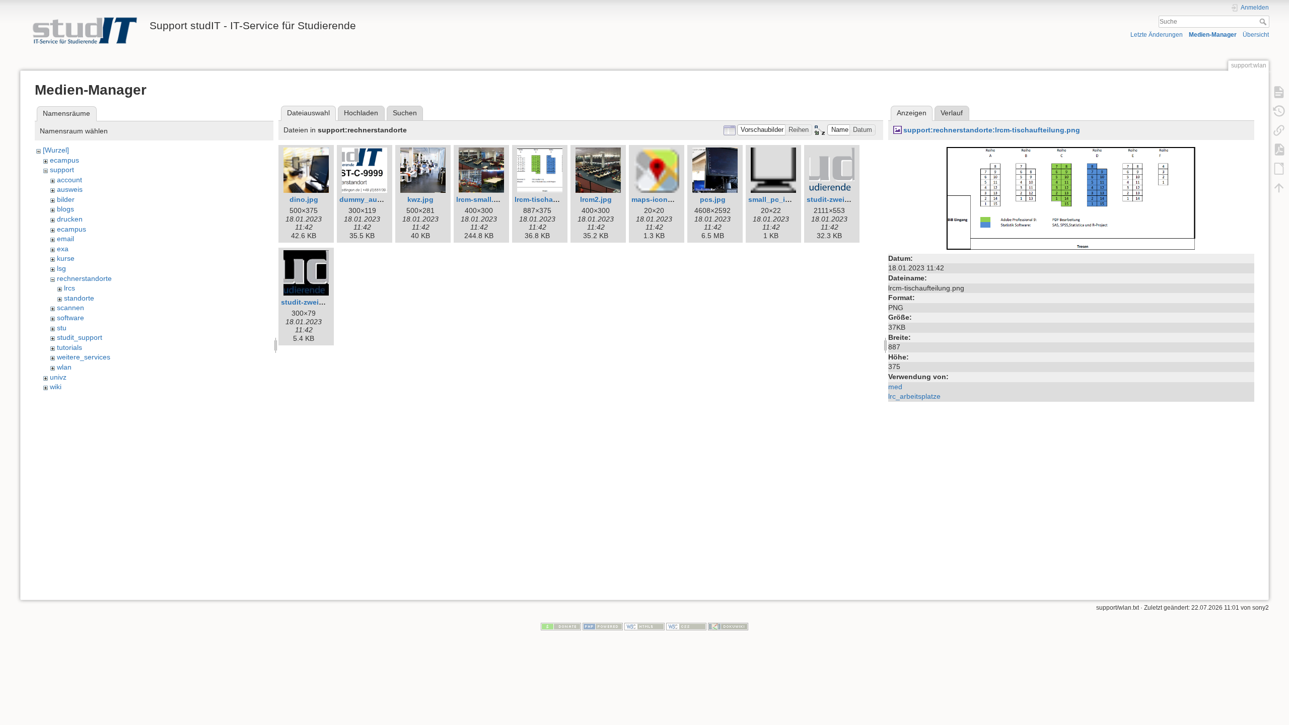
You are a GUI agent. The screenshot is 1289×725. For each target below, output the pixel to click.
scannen (70, 308)
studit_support (79, 337)
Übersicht (1256, 34)
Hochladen (361, 113)
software (70, 318)
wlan (64, 367)
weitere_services (83, 357)
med (895, 387)
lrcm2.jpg (596, 199)
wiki (55, 387)
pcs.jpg (713, 199)
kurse (66, 258)
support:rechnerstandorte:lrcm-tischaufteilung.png (991, 130)
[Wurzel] (56, 150)
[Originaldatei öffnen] (1071, 197)
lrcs (69, 288)
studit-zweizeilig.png (842, 199)
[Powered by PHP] (603, 626)
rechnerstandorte (84, 278)
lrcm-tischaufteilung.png (557, 199)
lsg (61, 268)
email (65, 239)
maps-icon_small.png (668, 199)
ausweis (70, 189)
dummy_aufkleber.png (377, 199)
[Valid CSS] (686, 626)
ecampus (64, 160)
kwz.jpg (420, 199)
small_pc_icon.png (781, 199)
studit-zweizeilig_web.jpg (324, 302)
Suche (1264, 21)
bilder (66, 199)
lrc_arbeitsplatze (914, 396)
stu (61, 328)
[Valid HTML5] (644, 626)
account (69, 180)
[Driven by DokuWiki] (728, 626)
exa (62, 249)
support (62, 170)
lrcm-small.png (481, 199)
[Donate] (561, 626)
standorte (79, 298)
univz (58, 377)
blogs (65, 209)
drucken (70, 219)
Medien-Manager (1213, 34)
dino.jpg (304, 199)
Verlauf (952, 113)
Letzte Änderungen (1156, 34)
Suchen (405, 113)
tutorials (69, 347)
